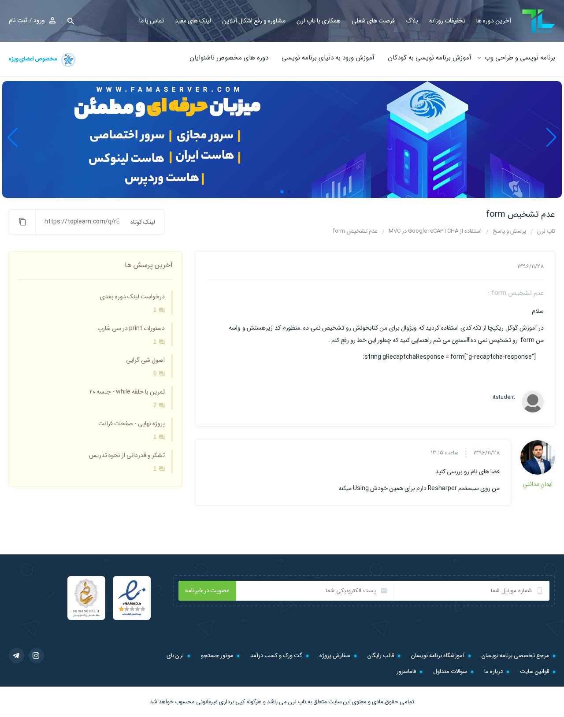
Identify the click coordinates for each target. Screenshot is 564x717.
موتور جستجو (217, 655)
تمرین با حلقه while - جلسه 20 (127, 392)
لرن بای (175, 655)
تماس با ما (151, 21)
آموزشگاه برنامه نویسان (437, 655)
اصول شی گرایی (145, 360)
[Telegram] (16, 655)
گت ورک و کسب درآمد (276, 655)
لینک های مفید (193, 21)
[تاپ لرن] (538, 21)
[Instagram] (36, 655)
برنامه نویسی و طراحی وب (520, 57)
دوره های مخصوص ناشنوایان (228, 57)
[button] (68, 21)
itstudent (504, 397)
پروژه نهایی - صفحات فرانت (131, 423)
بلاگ (412, 21)
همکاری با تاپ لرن (319, 21)
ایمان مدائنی (538, 484)
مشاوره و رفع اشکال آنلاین (254, 21)
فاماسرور (406, 671)
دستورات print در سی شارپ (131, 328)
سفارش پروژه (334, 655)
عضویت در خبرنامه (207, 590)
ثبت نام (18, 20)
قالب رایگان (380, 655)
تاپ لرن (297, 701)
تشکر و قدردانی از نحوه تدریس (127, 455)
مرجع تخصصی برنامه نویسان (515, 655)
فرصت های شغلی (373, 21)
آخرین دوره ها (493, 21)
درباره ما (493, 671)
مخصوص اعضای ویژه (33, 58)
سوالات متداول (450, 671)
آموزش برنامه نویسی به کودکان (429, 57)
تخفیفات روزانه (447, 21)
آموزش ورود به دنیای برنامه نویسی (328, 57)
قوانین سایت (534, 671)
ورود (39, 20)
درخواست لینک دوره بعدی (132, 296)
